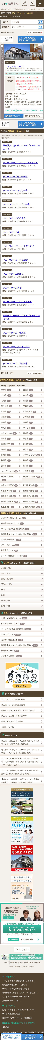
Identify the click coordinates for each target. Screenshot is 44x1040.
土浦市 (5, 395)
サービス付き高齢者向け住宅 (15, 529)
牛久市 (5, 428)
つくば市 (13, 73)
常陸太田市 (29, 412)
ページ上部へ (23, 950)
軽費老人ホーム (9, 550)
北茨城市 (28, 417)
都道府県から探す (9, 993)
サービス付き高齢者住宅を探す (15, 989)
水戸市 (5, 390)
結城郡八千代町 (9, 502)
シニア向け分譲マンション (13, 556)
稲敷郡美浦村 (30, 491)
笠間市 (5, 422)
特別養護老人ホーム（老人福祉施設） (18, 534)
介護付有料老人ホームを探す (21, 981)
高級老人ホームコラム (11, 1001)
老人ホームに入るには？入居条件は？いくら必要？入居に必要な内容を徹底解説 (20, 742)
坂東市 (27, 449)
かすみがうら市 (31, 455)
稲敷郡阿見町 (8, 496)
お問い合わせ (8, 1010)
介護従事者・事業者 (32, 962)
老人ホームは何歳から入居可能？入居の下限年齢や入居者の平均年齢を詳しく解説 (20, 772)
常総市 (5, 412)
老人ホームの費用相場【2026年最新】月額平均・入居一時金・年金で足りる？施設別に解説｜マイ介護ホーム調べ (20, 762)
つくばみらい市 (9, 471)
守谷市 (27, 439)
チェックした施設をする (30, 1036)
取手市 (27, 422)
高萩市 (5, 417)
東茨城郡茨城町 (7, 478)
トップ (6, 962)
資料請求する (12, 116)
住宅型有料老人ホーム (12, 523)
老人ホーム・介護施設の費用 (13, 705)
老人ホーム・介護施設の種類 (13, 699)
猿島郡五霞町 (30, 502)
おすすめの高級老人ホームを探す (15, 997)
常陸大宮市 (7, 444)
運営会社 (28, 1018)
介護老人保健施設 (10, 539)
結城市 (27, 401)
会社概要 (5, 1027)
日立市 (27, 390)
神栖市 (27, 460)
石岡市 (5, 401)
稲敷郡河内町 (30, 496)
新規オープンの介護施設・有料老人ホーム (18, 710)
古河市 (27, 395)
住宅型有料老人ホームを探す (14, 985)
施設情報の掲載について (12, 1018)
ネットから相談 (21, 939)
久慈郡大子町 (8, 491)
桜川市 (5, 460)
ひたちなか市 (8, 433)
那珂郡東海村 (30, 485)
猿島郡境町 (7, 507)
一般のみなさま (16, 962)
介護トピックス (7, 727)
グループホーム (9, 62)
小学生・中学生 (28, 967)
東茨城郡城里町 (9, 485)
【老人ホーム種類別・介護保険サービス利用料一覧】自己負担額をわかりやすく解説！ (20, 780)
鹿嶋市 (27, 433)
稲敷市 (5, 455)
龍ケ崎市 (6, 406)
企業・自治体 (14, 967)
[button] (22, 22)
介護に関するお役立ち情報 (12, 721)
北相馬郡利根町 (31, 507)
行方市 (5, 466)
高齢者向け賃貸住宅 (11, 640)
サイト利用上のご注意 (11, 1014)
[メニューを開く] (40, 3)
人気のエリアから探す (28, 993)
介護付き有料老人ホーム (13, 518)
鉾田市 (27, 466)
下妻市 (27, 406)
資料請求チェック (2, 56)
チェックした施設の (28, 39)
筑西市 (5, 449)
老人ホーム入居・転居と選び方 (14, 716)
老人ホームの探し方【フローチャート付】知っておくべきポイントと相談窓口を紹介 (20, 751)
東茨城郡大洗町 (31, 477)
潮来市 (5, 439)
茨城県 (9, 73)
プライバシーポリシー (25, 1010)
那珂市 (27, 444)
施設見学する (32, 116)
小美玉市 (28, 471)
